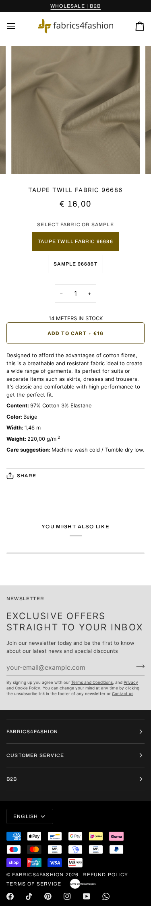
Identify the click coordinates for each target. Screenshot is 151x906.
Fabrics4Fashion (38, 874)
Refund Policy (105, 874)
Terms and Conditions (92, 682)
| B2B (75, 6)
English (25, 816)
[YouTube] (86, 896)
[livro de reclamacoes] (82, 884)
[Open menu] (18, 26)
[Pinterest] (48, 896)
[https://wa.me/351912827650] (106, 896)
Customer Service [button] (35, 755)
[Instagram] (67, 896)
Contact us (122, 693)
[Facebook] (10, 896)
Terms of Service (33, 884)
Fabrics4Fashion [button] (32, 731)
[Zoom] (26, 159)
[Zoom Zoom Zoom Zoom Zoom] (75, 110)
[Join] (138, 666)
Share (26, 476)
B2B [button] (11, 779)
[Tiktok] (29, 896)
